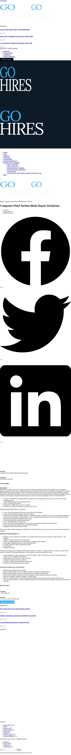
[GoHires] (26, 200)
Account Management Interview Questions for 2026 (14, 622)
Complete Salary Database (15, 168)
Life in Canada (7, 730)
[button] (35, 252)
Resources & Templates (11, 163)
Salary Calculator (12, 164)
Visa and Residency (8, 736)
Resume (5, 731)
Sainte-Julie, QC (7, 211)
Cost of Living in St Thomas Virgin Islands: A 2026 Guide (16, 43)
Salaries (6, 156)
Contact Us (7, 55)
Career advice (7, 725)
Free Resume (11, 171)
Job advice (6, 728)
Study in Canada (8, 734)
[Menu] (0, 149)
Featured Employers (10, 161)
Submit (19, 749)
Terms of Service (9, 56)
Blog (4, 175)
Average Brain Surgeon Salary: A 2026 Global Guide (15, 29)
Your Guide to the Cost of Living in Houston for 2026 (15, 609)
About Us (6, 51)
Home (5, 152)
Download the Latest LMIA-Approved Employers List (24, 173)
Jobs (5, 154)
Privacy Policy (8, 53)
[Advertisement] (35, 455)
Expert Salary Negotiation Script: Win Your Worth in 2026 (16, 36)
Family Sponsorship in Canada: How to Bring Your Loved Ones (18, 615)
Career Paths (7, 159)
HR (4, 726)
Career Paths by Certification (16, 170)
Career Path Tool (12, 166)
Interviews (7, 157)
